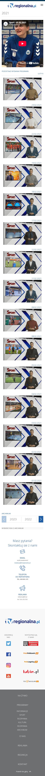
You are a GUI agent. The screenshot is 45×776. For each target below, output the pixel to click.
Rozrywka (22, 718)
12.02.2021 (37, 249)
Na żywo (22, 695)
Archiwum (22, 730)
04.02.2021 (37, 394)
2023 (13, 519)
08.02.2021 (37, 336)
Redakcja (22, 754)
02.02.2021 (37, 451)
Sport (22, 715)
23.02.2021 (37, 105)
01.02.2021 (37, 480)
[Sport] (23, 89)
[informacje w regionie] (22, 5)
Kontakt (22, 764)
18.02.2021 (37, 191)
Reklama (22, 745)
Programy (22, 704)
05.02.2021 (37, 365)
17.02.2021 (37, 220)
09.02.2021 (37, 307)
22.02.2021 (37, 134)
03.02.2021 (37, 423)
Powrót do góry (22, 771)
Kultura (22, 722)
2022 (28, 519)
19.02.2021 (37, 163)
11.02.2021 (37, 278)
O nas (22, 736)
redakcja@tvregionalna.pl (22, 563)
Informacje (22, 711)
